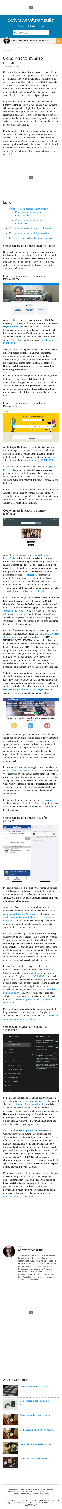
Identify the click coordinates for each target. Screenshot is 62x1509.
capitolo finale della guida (34, 591)
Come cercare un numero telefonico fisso (28, 208)
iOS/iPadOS (9, 343)
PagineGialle (9, 558)
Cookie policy (25, 1494)
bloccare (31, 574)
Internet (41, 26)
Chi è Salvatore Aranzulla (30, 1489)
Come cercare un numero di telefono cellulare (30, 233)
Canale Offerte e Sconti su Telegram (29, 41)
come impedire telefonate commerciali (27, 1194)
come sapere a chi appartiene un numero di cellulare (30, 1017)
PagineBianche (10, 326)
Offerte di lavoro (41, 1492)
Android (15, 339)
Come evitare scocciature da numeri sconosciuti (31, 237)
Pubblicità (29, 1492)
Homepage (14, 1489)
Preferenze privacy (40, 1494)
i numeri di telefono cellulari (29, 1104)
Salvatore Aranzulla (12, 66)
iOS (22, 610)
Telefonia (32, 26)
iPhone (38, 803)
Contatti (20, 1492)
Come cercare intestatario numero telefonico (30, 228)
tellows (42, 923)
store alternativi (47, 339)
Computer (22, 26)
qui (55, 617)
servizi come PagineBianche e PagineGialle (29, 912)
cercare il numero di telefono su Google (23, 689)
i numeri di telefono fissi (35, 1100)
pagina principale (19, 770)
